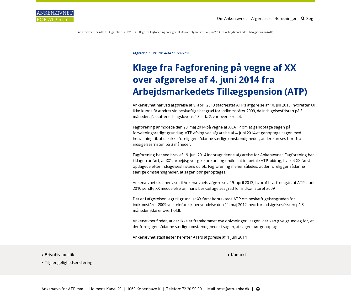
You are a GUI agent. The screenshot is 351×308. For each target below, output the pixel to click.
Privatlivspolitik (59, 254)
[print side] (255, 289)
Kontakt (238, 254)
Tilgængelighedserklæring (68, 262)
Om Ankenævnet (232, 18)
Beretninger (286, 18)
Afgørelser (260, 18)
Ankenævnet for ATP (90, 32)
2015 (130, 32)
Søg (309, 18)
